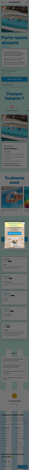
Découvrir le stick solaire (14, 233)
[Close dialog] (23, 223)
